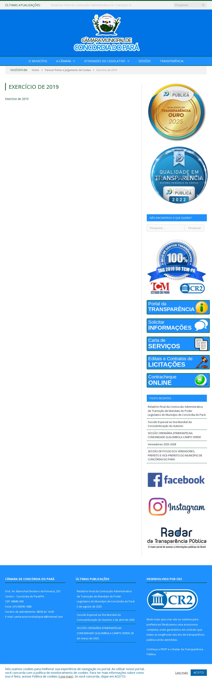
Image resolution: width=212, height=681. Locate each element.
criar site (171, 619)
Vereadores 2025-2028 (162, 444)
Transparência (171, 61)
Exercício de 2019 (17, 99)
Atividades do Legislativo (104, 61)
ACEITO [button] (199, 672)
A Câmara (63, 61)
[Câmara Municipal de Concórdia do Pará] (106, 32)
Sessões (145, 61)
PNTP (164, 649)
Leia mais (65, 676)
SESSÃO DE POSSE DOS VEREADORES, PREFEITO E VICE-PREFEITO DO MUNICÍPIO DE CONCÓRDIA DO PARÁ (175, 455)
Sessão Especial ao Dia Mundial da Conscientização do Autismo (93, 5)
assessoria (191, 624)
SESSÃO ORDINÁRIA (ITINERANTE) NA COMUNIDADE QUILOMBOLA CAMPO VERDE (174, 435)
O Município (38, 61)
